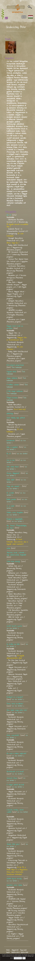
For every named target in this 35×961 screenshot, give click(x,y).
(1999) (11, 548)
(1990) (12, 413)
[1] (30, 7)
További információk (17, 958)
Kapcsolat (23, 950)
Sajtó (8, 952)
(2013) (17, 885)
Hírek (8, 950)
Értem (24, 958)
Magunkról (15, 950)
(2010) (17, 812)
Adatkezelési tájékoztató (19, 952)
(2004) (16, 561)
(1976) (12, 215)
